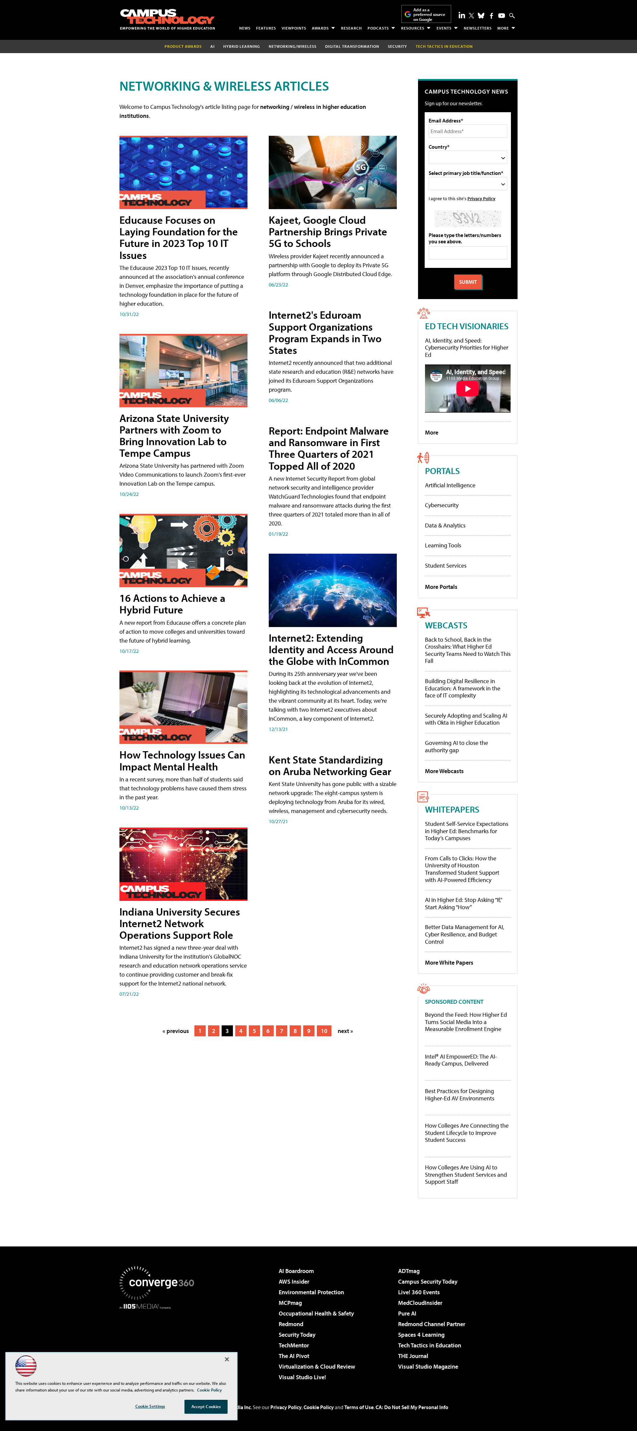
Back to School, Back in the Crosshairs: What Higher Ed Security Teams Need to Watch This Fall (468, 650)
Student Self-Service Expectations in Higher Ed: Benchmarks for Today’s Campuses (466, 831)
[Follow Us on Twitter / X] (471, 15)
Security (397, 46)
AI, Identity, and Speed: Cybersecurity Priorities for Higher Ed (466, 347)
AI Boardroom (296, 1271)
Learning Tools (443, 545)
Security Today (297, 1334)
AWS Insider (294, 1281)
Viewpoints (294, 28)
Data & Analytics (445, 525)
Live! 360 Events (419, 1292)
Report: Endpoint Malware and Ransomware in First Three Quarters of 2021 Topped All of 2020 (329, 448)
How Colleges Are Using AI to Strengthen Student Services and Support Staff (466, 1174)
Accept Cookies (206, 1406)
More (503, 28)
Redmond (291, 1324)
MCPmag (290, 1303)
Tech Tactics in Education (429, 1345)
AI (212, 46)
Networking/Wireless (293, 46)
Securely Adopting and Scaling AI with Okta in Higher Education (466, 719)
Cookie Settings (150, 1406)
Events (444, 28)
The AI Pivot (294, 1356)
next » (345, 1031)
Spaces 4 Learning (421, 1334)
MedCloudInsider (420, 1303)
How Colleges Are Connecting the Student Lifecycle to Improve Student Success (467, 1133)
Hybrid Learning (241, 46)
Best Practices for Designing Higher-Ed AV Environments (459, 1094)
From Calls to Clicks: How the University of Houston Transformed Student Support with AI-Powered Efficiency (462, 869)
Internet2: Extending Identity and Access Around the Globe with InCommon (331, 649)
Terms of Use (359, 1407)
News (244, 28)
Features (266, 28)
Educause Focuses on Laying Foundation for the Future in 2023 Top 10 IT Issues (178, 237)
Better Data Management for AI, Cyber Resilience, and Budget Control (464, 934)
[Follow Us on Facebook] (491, 16)
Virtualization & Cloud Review (317, 1366)
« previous (176, 1031)
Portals (442, 470)
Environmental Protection (311, 1292)
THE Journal (413, 1356)
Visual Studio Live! (302, 1377)
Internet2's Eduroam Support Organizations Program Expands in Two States (325, 332)
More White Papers (449, 962)
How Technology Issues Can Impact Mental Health (182, 760)
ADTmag (409, 1271)
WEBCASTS (446, 625)
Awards (320, 28)
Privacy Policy (481, 198)
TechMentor (294, 1345)
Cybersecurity (442, 505)
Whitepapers (452, 809)
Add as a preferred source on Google (429, 14)
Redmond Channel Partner (431, 1324)
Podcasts (378, 28)
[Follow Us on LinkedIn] (462, 15)
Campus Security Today (428, 1281)
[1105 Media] (159, 1343)
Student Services (445, 565)
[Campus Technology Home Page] (167, 19)
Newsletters (478, 28)
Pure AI (407, 1313)
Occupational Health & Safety (316, 1313)
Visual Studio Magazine (428, 1366)
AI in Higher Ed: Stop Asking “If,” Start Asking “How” (463, 903)
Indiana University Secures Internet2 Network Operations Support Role (179, 923)
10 (324, 1031)
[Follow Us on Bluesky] (481, 15)
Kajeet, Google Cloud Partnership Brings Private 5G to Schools (328, 231)
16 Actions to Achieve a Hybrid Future (172, 603)
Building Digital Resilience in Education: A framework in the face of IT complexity (462, 688)
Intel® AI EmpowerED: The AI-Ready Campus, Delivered (461, 1060)
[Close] (227, 1359)
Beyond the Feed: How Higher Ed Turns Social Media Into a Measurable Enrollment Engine (466, 1022)
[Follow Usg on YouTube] (501, 15)
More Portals (441, 587)
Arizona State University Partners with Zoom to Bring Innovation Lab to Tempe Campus (174, 435)
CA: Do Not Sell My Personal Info (412, 1407)
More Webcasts (444, 771)
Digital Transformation (352, 46)
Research (351, 28)
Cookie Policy (319, 1407)
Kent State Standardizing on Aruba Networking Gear (330, 765)
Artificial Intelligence (450, 485)
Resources (412, 28)
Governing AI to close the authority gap (456, 746)
